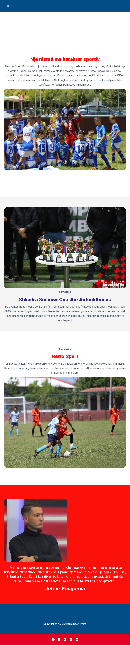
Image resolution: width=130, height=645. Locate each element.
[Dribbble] (71, 639)
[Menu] (122, 5)
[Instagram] (65, 639)
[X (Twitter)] (59, 639)
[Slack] (77, 639)
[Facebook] (53, 639)
